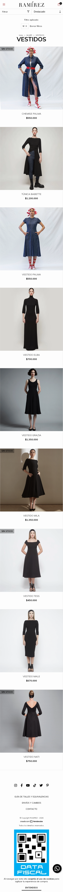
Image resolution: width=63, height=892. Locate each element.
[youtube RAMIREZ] (28, 785)
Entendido (31, 887)
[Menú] (4, 4)
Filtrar (5, 11)
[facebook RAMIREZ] (21, 785)
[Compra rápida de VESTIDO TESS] (31, 590)
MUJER (29, 35)
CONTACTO (31, 809)
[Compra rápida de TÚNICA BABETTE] (31, 188)
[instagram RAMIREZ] (15, 785)
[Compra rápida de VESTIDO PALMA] (31, 268)
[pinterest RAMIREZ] (47, 785)
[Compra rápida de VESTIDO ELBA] (31, 348)
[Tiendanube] (31, 822)
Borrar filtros (36, 26)
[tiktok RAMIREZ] (35, 785)
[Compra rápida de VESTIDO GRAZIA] (31, 429)
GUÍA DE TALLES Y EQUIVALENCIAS (32, 796)
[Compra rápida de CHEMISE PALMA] (31, 107)
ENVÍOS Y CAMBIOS (31, 802)
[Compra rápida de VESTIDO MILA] (31, 509)
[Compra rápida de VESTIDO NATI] (31, 750)
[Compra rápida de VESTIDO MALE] (31, 670)
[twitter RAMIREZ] (41, 785)
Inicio (21, 35)
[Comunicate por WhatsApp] (57, 868)
